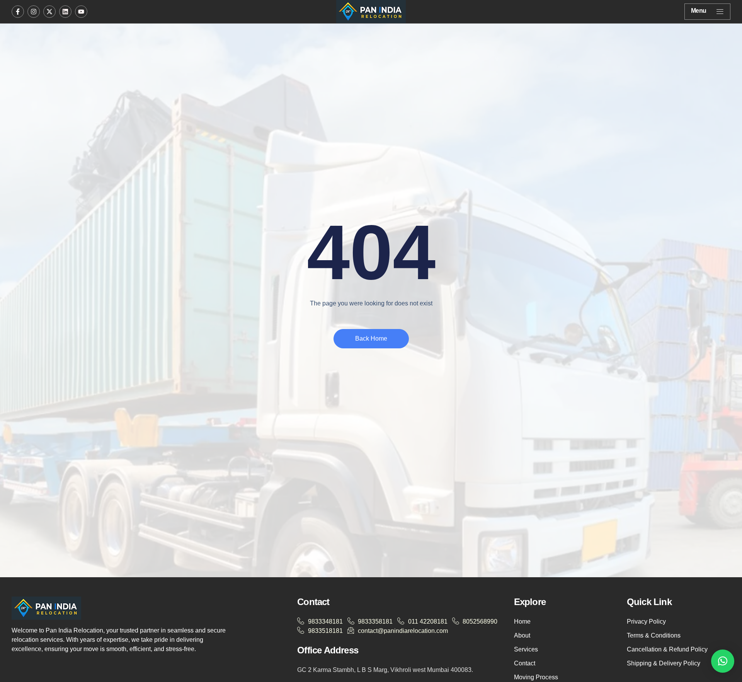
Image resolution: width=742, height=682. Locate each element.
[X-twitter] (49, 11)
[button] (722, 661)
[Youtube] (81, 11)
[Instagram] (33, 11)
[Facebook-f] (18, 11)
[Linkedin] (65, 11)
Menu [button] (698, 10)
